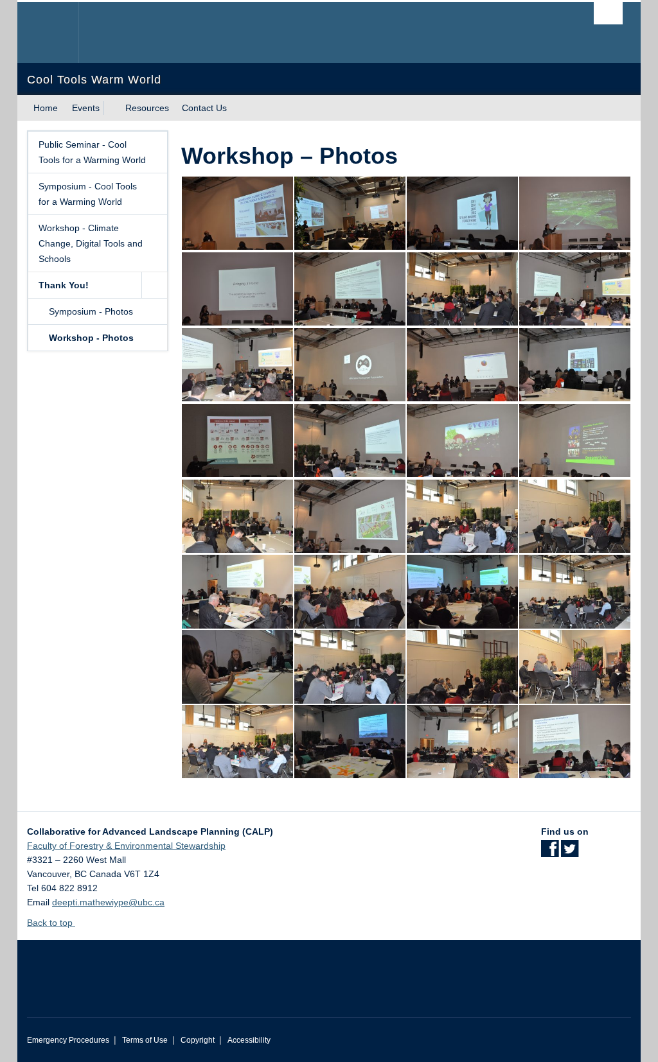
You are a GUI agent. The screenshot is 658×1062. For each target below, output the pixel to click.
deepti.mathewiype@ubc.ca (108, 902)
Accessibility (249, 1040)
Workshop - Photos (91, 338)
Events (86, 108)
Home (45, 108)
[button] (154, 285)
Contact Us (204, 108)
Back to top (51, 923)
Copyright (198, 1040)
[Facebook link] (549, 853)
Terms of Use (145, 1040)
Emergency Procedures (68, 1040)
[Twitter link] (569, 853)
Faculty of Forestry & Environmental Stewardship (126, 845)
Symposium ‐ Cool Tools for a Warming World (88, 194)
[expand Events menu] (111, 108)
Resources (147, 108)
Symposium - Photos (91, 311)
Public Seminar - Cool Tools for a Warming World (92, 152)
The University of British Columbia (57, 32)
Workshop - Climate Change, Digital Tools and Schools (91, 243)
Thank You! (64, 285)
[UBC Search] (608, 13)
